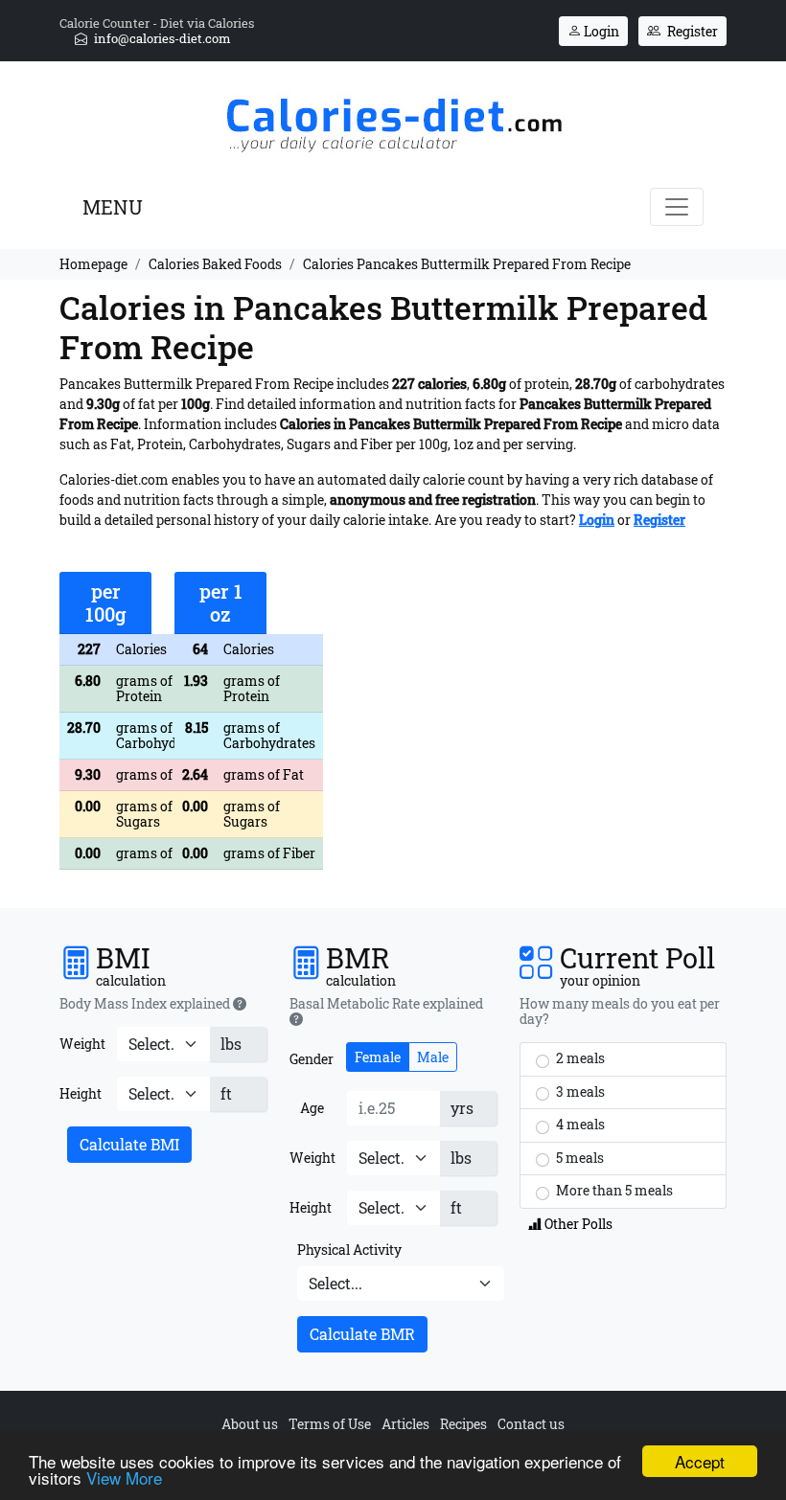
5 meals (578, 1157)
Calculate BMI (129, 1144)
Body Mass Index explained (146, 1003)
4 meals (579, 1124)
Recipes (463, 1424)
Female (378, 1057)
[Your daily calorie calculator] (393, 119)
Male (433, 1057)
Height (80, 1093)
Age (312, 1108)
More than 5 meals (613, 1190)
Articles (405, 1424)
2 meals (579, 1058)
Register (691, 31)
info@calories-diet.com (161, 38)
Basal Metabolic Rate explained (386, 1004)
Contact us (531, 1424)
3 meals (579, 1091)
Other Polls (577, 1224)
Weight (82, 1043)
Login (600, 31)
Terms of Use (330, 1424)
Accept (700, 1461)
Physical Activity (349, 1249)
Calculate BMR (362, 1334)
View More (124, 1477)
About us (249, 1424)
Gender (311, 1059)
